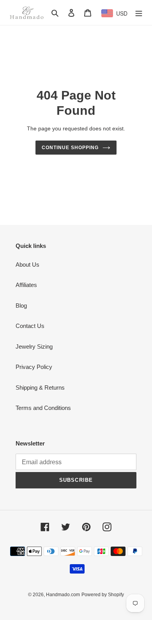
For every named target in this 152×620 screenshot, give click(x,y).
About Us (27, 264)
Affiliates (26, 284)
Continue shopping (70, 147)
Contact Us (30, 325)
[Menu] (139, 12)
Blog (21, 305)
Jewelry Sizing (34, 346)
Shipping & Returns (40, 387)
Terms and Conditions (43, 407)
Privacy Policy (34, 366)
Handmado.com (63, 594)
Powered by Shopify (102, 594)
